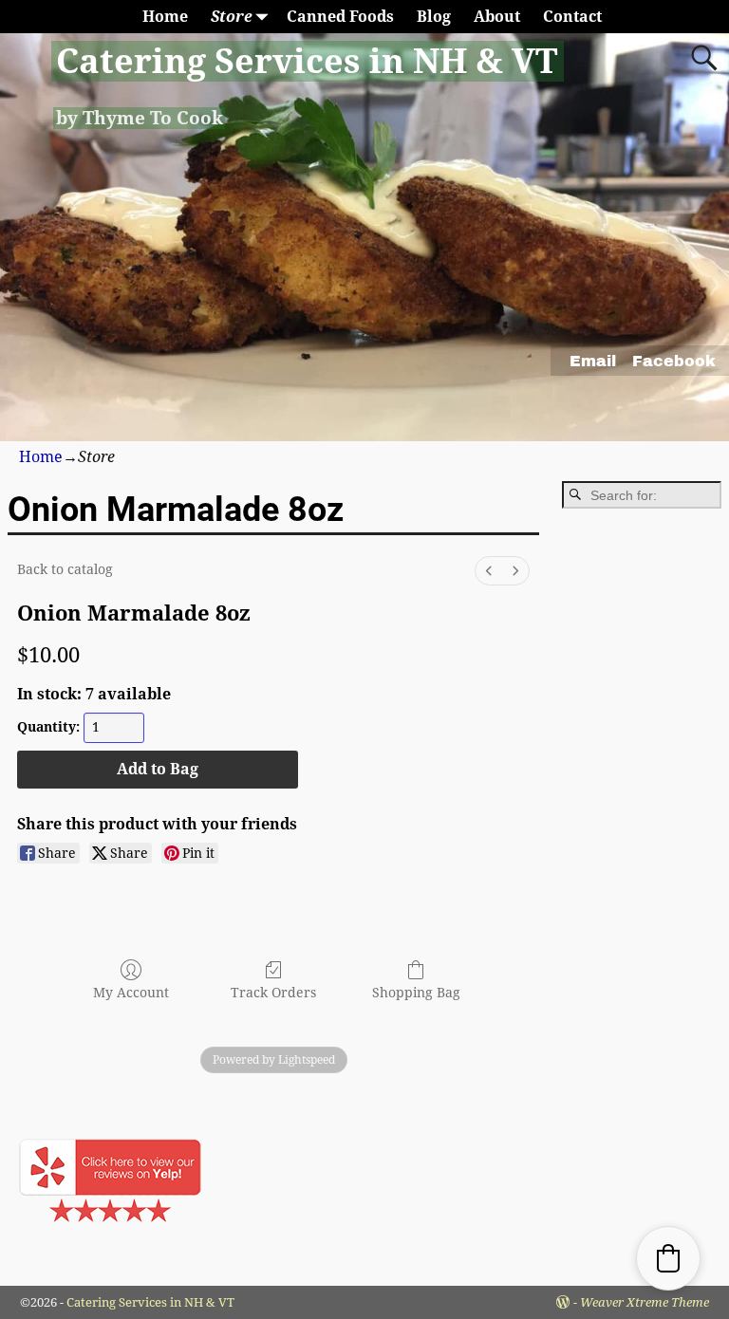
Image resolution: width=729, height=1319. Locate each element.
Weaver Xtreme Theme (644, 1302)
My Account (131, 992)
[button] (668, 1258)
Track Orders (273, 992)
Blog (434, 17)
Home (165, 17)
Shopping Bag (416, 992)
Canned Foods (340, 17)
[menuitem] (489, 571)
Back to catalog (65, 569)
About (497, 17)
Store (231, 17)
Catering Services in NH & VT (307, 61)
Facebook (674, 361)
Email (593, 361)
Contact (572, 17)
